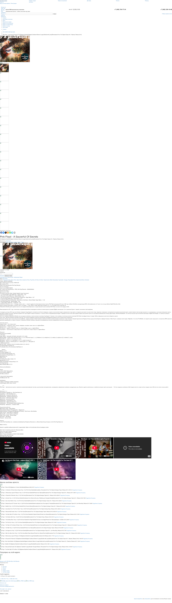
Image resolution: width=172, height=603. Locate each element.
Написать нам (3, 583)
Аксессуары (5, 27)
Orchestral (87, 280)
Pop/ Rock (5, 278)
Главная (4, 17)
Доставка (89, 0)
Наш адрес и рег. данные (5, 589)
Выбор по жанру (6, 26)
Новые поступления (62, 0)
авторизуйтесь (148, 598)
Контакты (31, 2)
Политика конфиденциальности (7, 586)
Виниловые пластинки (7, 19)
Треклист (9, 277)
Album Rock (13, 280)
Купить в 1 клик (8, 275)
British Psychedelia (54, 280)
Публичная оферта (4, 585)
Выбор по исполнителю (8, 23)
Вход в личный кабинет (5, 3)
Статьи (4, 569)
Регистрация (14, 3)
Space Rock (19, 280)
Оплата (117, 0)
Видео (21, 277)
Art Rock (37, 280)
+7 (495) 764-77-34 (4, 578)
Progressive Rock (7, 280)
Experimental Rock (80, 280)
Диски (4, 20)
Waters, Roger (21, 242)
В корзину (2, 275)
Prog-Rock (32, 280)
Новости (2, 2)
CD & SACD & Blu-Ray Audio (9, 32)
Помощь (147, 0)
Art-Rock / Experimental (44, 280)
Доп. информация (15, 277)
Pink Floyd (8, 241)
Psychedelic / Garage (63, 280)
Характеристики (3, 277)
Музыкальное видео (7, 22)
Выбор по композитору (8, 24)
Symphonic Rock (26, 280)
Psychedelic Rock (72, 280)
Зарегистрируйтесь (138, 598)
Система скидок (3, 0)
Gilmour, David (14, 242)
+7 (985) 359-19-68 (13, 578)
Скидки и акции (32, 0)
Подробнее (36, 487)
